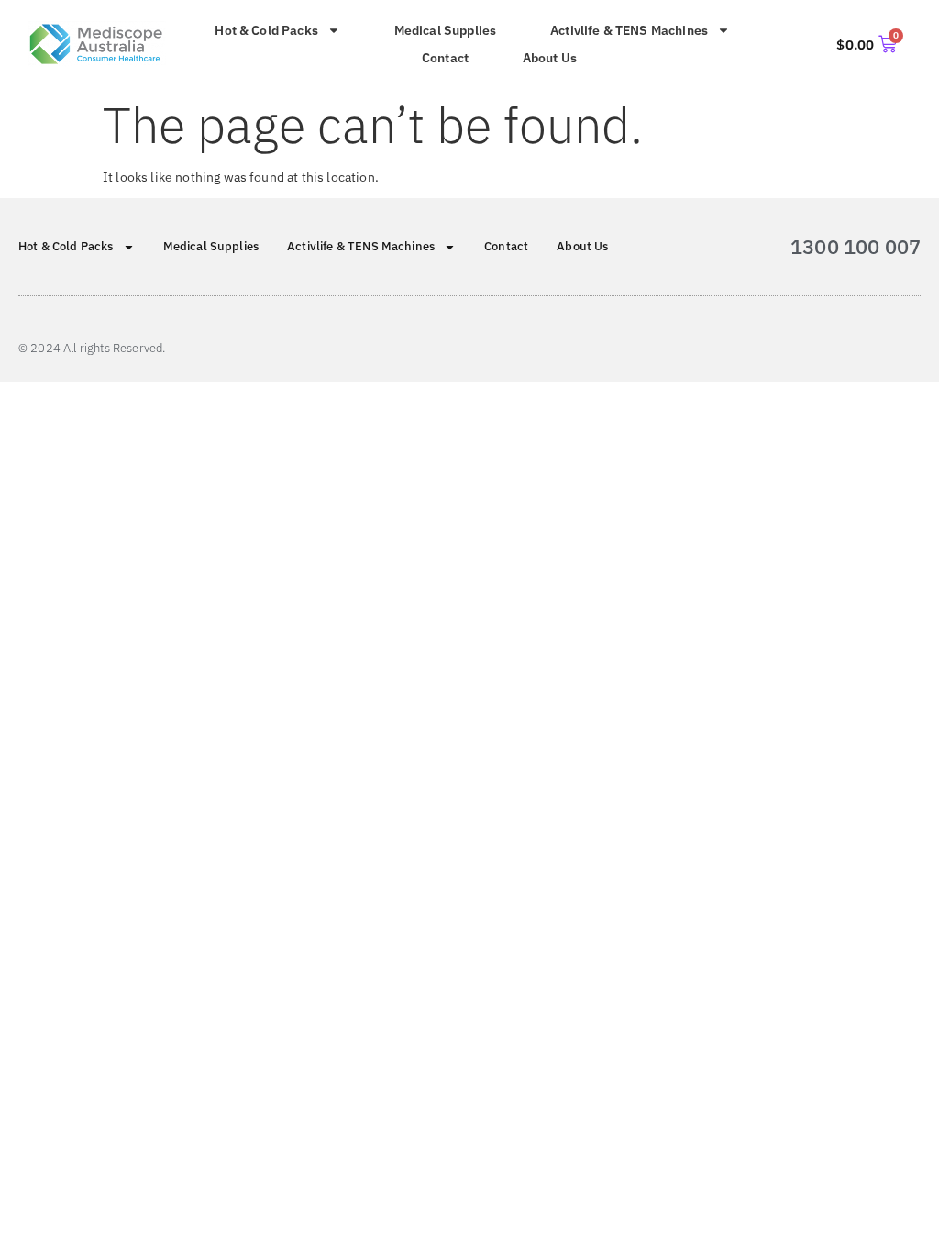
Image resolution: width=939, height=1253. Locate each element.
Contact (445, 58)
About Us (550, 58)
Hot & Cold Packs (266, 30)
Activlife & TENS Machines (629, 30)
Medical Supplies (445, 30)
